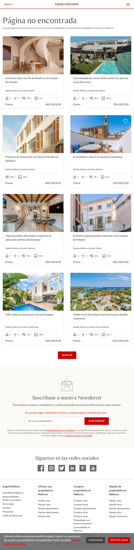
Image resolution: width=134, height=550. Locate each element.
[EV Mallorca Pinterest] (82, 468)
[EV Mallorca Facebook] (41, 468)
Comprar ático (81, 512)
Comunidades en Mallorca (82, 529)
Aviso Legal (8, 503)
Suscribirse (97, 421)
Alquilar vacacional (118, 516)
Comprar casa (80, 500)
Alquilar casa (44, 504)
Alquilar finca (115, 504)
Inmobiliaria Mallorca (13, 492)
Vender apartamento (48, 508)
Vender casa (44, 500)
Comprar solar (81, 516)
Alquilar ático (115, 512)
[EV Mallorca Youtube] (93, 468)
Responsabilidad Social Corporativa (12, 498)
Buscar (67, 355)
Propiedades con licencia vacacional (83, 522)
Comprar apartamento (85, 508)
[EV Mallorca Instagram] (51, 468)
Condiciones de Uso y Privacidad (60, 430)
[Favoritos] (57, 42)
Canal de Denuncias (12, 515)
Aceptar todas (119, 540)
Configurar (95, 540)
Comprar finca (81, 504)
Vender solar (44, 516)
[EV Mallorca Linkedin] (72, 468)
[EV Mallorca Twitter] (62, 468)
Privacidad (8, 511)
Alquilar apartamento (48, 512)
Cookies (7, 507)
